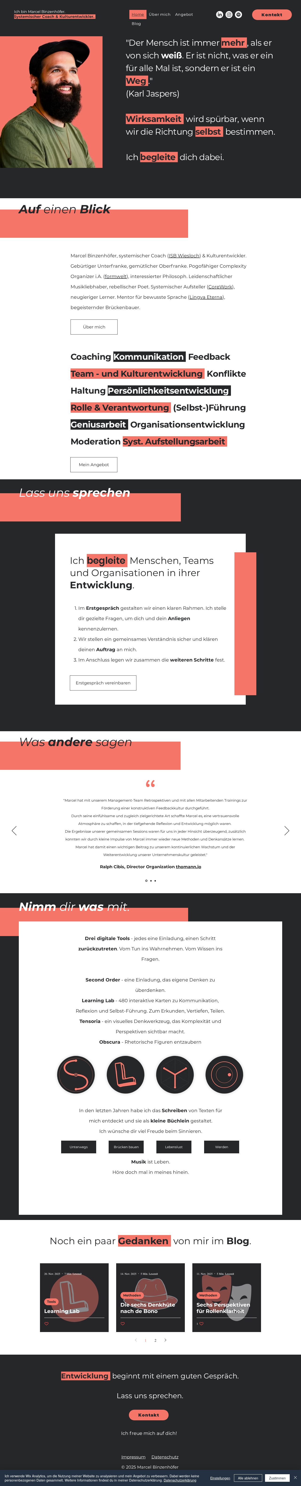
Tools (51, 1302)
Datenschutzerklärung (180, 1480)
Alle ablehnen (248, 1478)
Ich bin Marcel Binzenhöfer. (39, 11)
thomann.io (188, 866)
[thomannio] (146, 881)
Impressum (133, 1457)
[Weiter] (287, 831)
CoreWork (220, 287)
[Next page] (165, 1340)
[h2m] (151, 880)
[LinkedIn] (219, 14)
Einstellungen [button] (220, 1478)
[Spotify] (238, 14)
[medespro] (155, 880)
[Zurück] (14, 831)
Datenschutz (164, 1457)
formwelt (116, 276)
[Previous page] (135, 1340)
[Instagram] (229, 14)
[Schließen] (295, 1478)
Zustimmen (277, 1478)
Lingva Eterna (206, 297)
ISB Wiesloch (184, 255)
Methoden (132, 1295)
